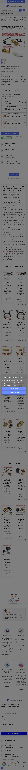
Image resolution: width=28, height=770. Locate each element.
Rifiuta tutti (14, 389)
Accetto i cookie (14, 393)
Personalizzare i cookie (11, 385)
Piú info (3, 385)
